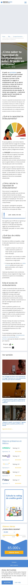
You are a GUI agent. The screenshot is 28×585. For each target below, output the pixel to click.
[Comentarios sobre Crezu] (6, 448)
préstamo (13, 72)
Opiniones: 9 (5, 467)
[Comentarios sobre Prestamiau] (6, 472)
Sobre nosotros (14, 565)
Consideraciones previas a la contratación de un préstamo (13, 337)
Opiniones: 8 (5, 460)
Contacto (14, 562)
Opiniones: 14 (6, 451)
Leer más (18, 582)
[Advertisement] (14, 16)
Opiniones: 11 (6, 475)
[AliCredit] (9, 2)
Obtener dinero (14, 552)
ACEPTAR (7, 582)
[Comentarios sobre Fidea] (6, 480)
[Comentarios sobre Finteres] (6, 464)
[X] (13, 347)
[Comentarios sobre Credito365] (6, 456)
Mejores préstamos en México (12, 442)
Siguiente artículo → (7, 429)
